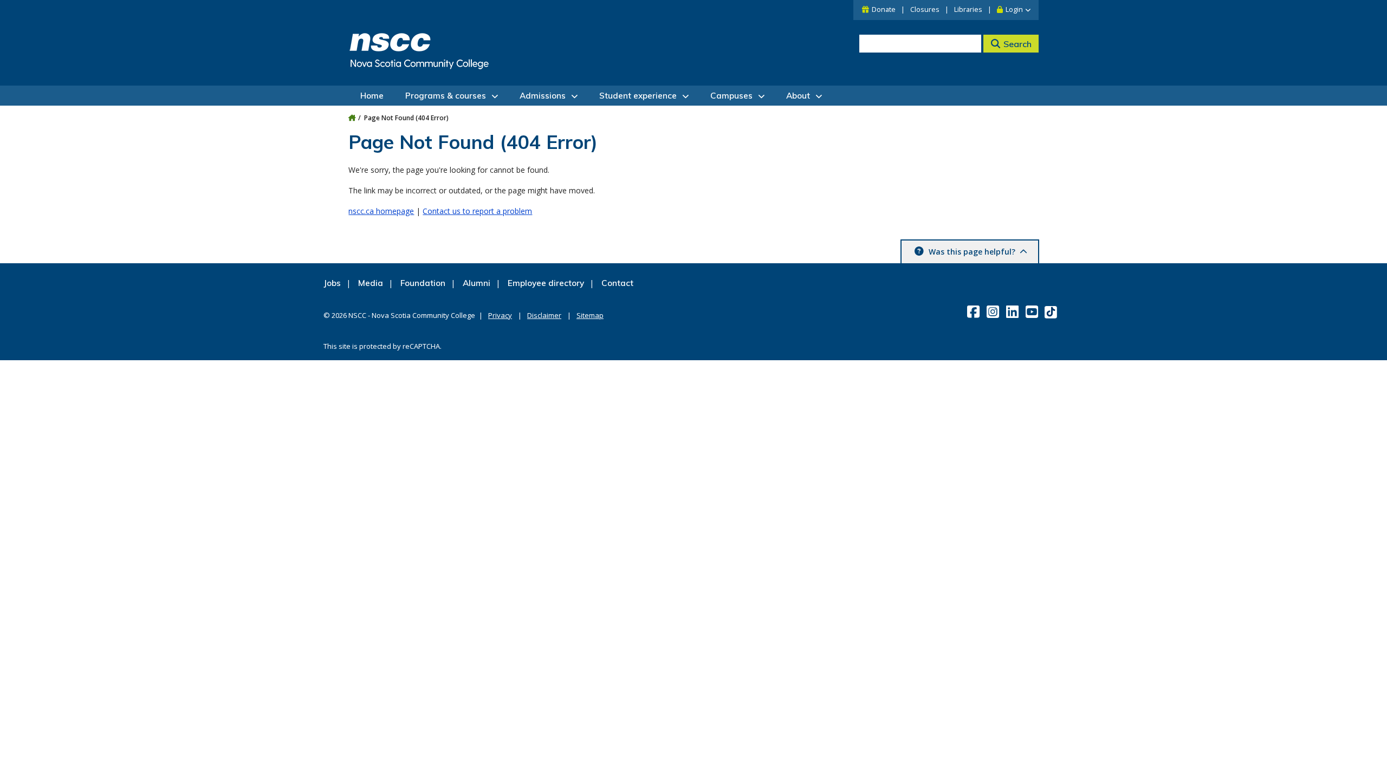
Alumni (476, 283)
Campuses (731, 95)
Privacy (500, 315)
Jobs (332, 283)
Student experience (638, 95)
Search (1017, 43)
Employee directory (546, 283)
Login (1014, 9)
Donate (884, 9)
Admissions (543, 95)
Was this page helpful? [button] (971, 251)
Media (370, 283)
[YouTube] (1033, 311)
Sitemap (590, 315)
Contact (617, 283)
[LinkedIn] (1013, 311)
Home (372, 95)
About (798, 95)
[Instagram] (994, 311)
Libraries (968, 9)
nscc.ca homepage (381, 211)
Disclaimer (544, 315)
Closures (924, 9)
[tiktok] (1052, 311)
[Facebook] (974, 311)
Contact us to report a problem (477, 211)
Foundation (422, 283)
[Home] (351, 117)
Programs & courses (445, 95)
